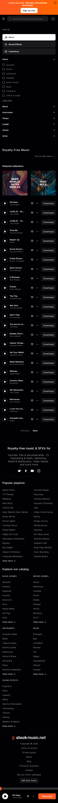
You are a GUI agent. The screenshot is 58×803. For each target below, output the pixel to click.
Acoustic (6, 582)
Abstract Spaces (42, 538)
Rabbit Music (15, 374)
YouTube (12, 455)
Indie (4, 617)
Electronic (7, 600)
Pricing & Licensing (29, 765)
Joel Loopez (17, 797)
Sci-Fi (36, 617)
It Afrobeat (15, 277)
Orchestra (7, 660)
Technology (8, 708)
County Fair (8, 507)
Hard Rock (7, 503)
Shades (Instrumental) (17, 334)
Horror (36, 608)
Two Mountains (15, 298)
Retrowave (15, 399)
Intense (36, 665)
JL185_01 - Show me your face (17, 211)
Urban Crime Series (43, 512)
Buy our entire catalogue (29, 774)
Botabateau (14, 383)
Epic (35, 638)
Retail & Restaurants (20, 461)
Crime (36, 595)
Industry (6, 695)
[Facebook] (25, 471)
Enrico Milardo (15, 270)
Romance (37, 613)
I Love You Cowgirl (17, 409)
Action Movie (8, 516)
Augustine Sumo (16, 355)
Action (36, 582)
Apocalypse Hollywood (13, 538)
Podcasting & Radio (21, 458)
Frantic (13, 287)
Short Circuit (16, 268)
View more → (8, 561)
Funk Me (14, 230)
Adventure (38, 586)
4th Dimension (16, 390)
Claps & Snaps (9, 643)
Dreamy (37, 647)
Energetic (37, 634)
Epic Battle (7, 547)
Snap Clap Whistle (43, 547)
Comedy (37, 591)
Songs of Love (41, 521)
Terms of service (29, 748)
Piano (5, 665)
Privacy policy (29, 752)
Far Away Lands (41, 534)
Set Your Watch (17, 352)
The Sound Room (16, 251)
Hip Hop (6, 613)
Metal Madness (17, 362)
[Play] (5, 796)
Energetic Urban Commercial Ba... (17, 418)
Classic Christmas (11, 552)
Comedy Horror (9, 525)
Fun (35, 652)
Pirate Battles (8, 530)
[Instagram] (38, 470)
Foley (5, 690)
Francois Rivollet (16, 233)
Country (6, 595)
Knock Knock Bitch (17, 249)
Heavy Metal (8, 608)
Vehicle (5, 717)
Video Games (40, 461)
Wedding (6, 499)
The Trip (13, 296)
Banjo (5, 638)
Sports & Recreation (12, 704)
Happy (36, 656)
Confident (38, 643)
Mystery (6, 543)
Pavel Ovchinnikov (17, 364)
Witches (13, 371)
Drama (36, 600)
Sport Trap (15, 315)
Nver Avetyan (15, 280)
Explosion (7, 686)
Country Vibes (16, 381)
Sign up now (29, 10)
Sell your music (29, 780)
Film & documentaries (31, 455)
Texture (6, 713)
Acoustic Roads (41, 490)
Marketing (40, 458)
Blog (29, 761)
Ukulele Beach (41, 556)
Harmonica (7, 652)
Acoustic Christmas (43, 503)
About (29, 757)
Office (5, 699)
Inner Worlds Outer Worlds (15, 512)
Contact (29, 770)
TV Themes (8, 494)
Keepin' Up (14, 240)
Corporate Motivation (12, 556)
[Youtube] (32, 470)
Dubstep (38, 530)
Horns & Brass (9, 656)
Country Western (42, 499)
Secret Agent (8, 521)
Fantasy (37, 604)
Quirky (37, 516)
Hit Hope (16, 795)
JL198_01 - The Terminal (17, 221)
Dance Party (8, 490)
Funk (4, 604)
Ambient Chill (40, 543)
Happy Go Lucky (10, 534)
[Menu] (3, 18)
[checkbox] (29, 65)
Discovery (38, 494)
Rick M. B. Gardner (17, 261)
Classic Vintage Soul (17, 343)
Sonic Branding (41, 552)
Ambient (6, 586)
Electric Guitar (9, 647)
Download (48, 203)
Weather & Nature (11, 721)
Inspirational (39, 660)
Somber (37, 669)
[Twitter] (19, 470)
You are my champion (17, 324)
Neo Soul (14, 305)
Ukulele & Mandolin (11, 669)
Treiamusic (14, 327)
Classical (6, 591)
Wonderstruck (40, 525)
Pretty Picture (16, 258)
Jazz (36, 507)
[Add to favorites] (28, 796)
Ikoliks (12, 242)
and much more (29, 464)
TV (47, 455)
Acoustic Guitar (9, 634)
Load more (7, 100)
